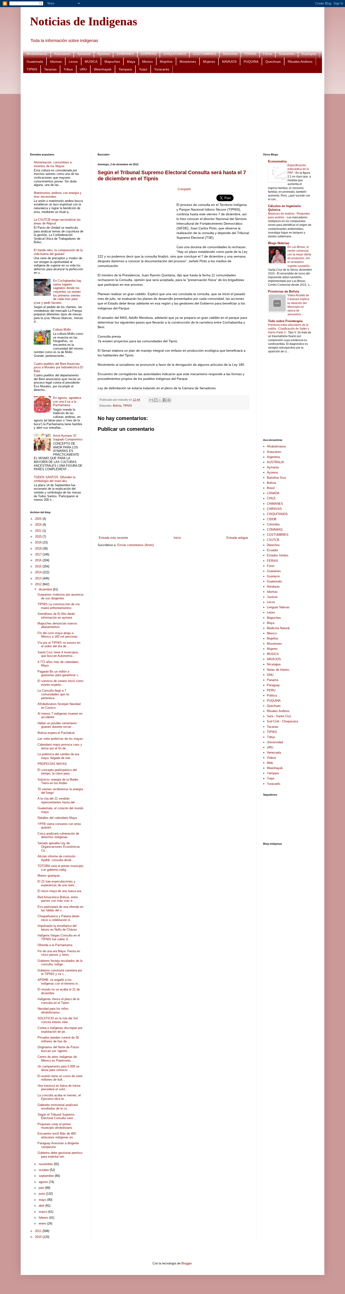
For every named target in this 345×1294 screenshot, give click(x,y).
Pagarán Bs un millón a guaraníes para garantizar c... (59, 673)
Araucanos (62, 54)
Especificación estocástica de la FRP (298, 169)
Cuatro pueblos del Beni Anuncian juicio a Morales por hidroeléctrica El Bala (58, 367)
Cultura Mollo (62, 329)
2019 (38, 542)
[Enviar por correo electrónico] (151, 400)
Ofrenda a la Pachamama (55, 945)
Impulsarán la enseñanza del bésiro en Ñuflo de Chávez (57, 927)
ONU (270, 675)
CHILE (271, 498)
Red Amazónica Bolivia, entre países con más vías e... (58, 899)
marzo (43, 1211)
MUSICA (91, 61)
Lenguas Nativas (278, 607)
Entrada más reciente (113, 537)
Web (270, 763)
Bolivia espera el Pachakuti (56, 733)
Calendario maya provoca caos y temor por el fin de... (60, 746)
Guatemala (35, 61)
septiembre (47, 1176)
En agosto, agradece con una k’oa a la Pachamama (67, 401)
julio (42, 1188)
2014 (38, 572)
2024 (38, 524)
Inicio (177, 537)
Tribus (68, 69)
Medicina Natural (278, 628)
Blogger (186, 1263)
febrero (44, 1217)
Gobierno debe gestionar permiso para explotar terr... (60, 1154)
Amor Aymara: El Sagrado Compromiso (67, 437)
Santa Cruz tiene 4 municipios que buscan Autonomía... (58, 654)
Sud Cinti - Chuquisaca (282, 721)
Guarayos (309, 54)
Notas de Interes (278, 669)
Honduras (273, 586)
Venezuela (274, 752)
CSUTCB (273, 540)
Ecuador (272, 550)
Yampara (125, 69)
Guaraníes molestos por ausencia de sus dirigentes (60, 596)
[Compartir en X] (160, 400)
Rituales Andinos (300, 61)
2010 (38, 1237)
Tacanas (50, 69)
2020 (38, 536)
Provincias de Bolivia (283, 291)
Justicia (272, 597)
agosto (44, 1182)
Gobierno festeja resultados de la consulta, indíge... (60, 962)
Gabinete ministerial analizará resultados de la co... (58, 1106)
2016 (38, 560)
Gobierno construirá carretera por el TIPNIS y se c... (60, 972)
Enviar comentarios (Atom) (135, 545)
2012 (38, 584)
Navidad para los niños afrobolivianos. (53, 1010)
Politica (272, 695)
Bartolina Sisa (276, 477)
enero (43, 1223)
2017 (38, 554)
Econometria (277, 161)
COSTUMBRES (204, 54)
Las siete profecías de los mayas (60, 738)
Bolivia (117, 405)
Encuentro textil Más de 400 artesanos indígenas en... (57, 1135)
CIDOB (271, 519)
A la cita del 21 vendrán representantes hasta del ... (58, 800)
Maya (131, 61)
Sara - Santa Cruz (279, 716)
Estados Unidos (277, 555)
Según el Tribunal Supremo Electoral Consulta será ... (57, 1116)
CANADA (273, 493)
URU (83, 69)
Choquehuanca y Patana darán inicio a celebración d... (58, 918)
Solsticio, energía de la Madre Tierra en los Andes (58, 781)
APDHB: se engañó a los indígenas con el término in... (59, 981)
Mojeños (166, 61)
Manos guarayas (49, 875)
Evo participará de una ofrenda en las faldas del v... (60, 908)
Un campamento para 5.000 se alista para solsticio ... (58, 1068)
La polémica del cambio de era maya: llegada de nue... (58, 756)
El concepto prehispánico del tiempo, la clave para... (57, 771)
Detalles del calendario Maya (57, 818)
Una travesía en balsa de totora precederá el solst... (59, 1087)
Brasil (271, 488)
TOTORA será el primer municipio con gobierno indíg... (60, 867)
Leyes (271, 612)
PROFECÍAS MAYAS (52, 764)
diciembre (46, 589)
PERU (271, 690)
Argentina (273, 457)
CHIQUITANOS (174, 54)
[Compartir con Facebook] (164, 400)
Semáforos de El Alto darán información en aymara (56, 615)
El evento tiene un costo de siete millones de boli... (60, 1078)
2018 (38, 548)
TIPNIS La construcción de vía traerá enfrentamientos (59, 606)
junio (42, 1193)
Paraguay (273, 685)
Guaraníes (287, 54)
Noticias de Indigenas (83, 21)
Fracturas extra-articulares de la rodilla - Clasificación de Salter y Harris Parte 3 (288, 328)
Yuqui (143, 69)
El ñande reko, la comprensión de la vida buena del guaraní (58, 252)
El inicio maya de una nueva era (59, 891)
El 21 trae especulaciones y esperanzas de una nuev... (57, 883)
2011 (38, 1231)
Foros (267, 54)
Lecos (73, 61)
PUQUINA (251, 61)
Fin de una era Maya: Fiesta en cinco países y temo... (59, 953)
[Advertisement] (171, 113)
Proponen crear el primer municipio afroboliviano (55, 1126)
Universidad (275, 742)
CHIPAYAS (148, 54)
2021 (38, 530)
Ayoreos (103, 54)
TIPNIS (32, 69)
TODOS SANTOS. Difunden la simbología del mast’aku (54, 479)
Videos (271, 757)
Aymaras (83, 54)
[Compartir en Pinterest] (169, 400)
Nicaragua (273, 664)
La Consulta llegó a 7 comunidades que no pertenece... (53, 694)
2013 (38, 578)
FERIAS (250, 54)
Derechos (230, 54)
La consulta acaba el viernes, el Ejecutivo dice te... (59, 1097)
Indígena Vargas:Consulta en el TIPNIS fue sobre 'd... (59, 937)
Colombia (273, 524)
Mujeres (209, 61)
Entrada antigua (237, 537)
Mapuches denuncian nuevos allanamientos (57, 625)
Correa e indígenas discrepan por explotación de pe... (60, 1029)
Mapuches (112, 61)
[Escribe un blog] (155, 400)
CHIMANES (125, 54)
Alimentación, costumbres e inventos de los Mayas (53, 164)
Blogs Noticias (278, 243)
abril (42, 1205)
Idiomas (56, 61)
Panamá (272, 680)
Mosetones (188, 61)
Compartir (184, 189)
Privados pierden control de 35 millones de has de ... (58, 1039)
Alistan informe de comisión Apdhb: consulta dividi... (56, 858)
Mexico (147, 61)
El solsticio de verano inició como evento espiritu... (60, 682)
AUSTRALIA (275, 462)
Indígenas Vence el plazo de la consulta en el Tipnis (58, 1001)
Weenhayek (102, 69)
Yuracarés (161, 69)
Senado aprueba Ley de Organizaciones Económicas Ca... (59, 846)
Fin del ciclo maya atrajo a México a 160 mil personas (58, 635)
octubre (44, 1170)
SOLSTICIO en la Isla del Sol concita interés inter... (58, 1020)
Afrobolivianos (36, 54)
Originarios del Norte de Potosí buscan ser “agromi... (58, 1049)
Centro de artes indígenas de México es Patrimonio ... (57, 1058)
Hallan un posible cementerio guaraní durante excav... (57, 725)
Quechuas (273, 61)
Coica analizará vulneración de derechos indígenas (58, 835)
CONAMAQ (275, 529)
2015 (38, 566)
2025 (38, 518)
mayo (43, 1200)
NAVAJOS (229, 61)
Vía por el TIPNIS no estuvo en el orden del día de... (59, 644)
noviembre (46, 1164)
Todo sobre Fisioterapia (285, 321)
